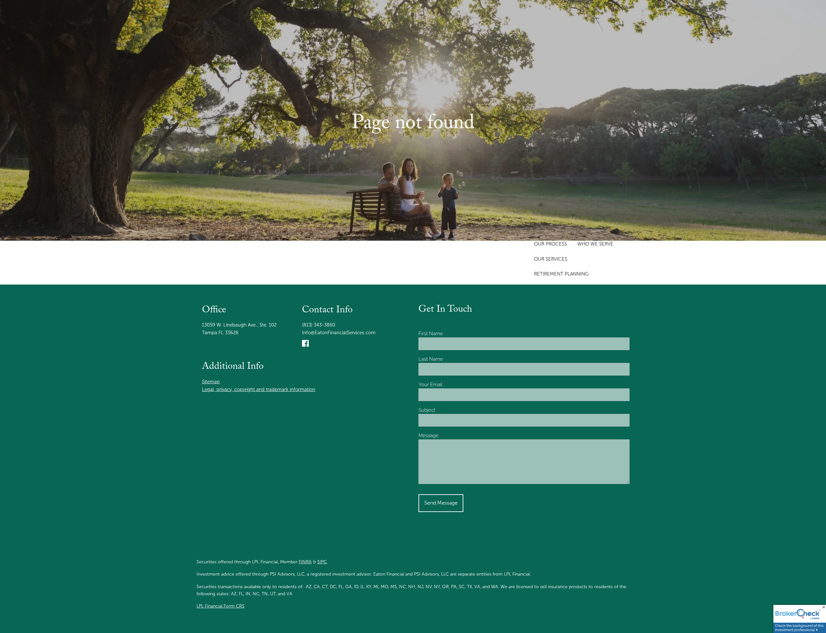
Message (451, 435)
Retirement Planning (561, 273)
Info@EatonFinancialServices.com (339, 332)
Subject (450, 410)
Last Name (430, 359)
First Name (430, 334)
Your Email (453, 384)
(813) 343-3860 (318, 324)
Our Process (550, 243)
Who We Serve (595, 243)
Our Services (550, 259)
